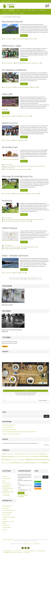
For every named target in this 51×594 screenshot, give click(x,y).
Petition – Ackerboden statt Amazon (15, 256)
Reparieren (34, 474)
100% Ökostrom (37, 558)
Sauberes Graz (37, 63)
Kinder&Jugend (40, 468)
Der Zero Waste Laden (10, 147)
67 (29, 278)
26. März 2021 (9, 164)
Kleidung (45, 468)
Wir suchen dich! (5, 539)
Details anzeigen (43, 414)
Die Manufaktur (6, 501)
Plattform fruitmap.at (9, 228)
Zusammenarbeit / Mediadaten (8, 531)
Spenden (3, 1)
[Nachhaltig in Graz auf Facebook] (22, 562)
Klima (33, 87)
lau (4, 116)
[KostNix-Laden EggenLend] (25, 380)
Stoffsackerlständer (6, 492)
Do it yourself (5, 247)
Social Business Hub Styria (8, 505)
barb (4, 38)
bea (4, 164)
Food (4, 219)
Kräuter (19, 470)
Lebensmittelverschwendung (24, 219)
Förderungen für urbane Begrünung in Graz (17, 176)
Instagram (8, 1)
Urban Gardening (34, 193)
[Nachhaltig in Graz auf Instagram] (25, 562)
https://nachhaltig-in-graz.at (8, 553)
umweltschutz (31, 38)
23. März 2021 (9, 217)
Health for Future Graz (10, 123)
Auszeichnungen (5, 522)
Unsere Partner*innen (6, 499)
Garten (29, 193)
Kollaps (12, 471)
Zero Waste (25, 169)
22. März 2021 (9, 272)
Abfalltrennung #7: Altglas (11, 46)
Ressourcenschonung (30, 63)
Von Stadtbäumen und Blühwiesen (14, 70)
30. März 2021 (10, 63)
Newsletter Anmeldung (7, 526)
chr (4, 217)
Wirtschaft (36, 477)
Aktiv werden (22, 116)
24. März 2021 (9, 193)
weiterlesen (23, 35)
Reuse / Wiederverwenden (38, 166)
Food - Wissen (8, 219)
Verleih (3, 495)
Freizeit (29, 468)
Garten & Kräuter (17, 38)
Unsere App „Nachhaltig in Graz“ (9, 524)
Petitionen (16, 116)
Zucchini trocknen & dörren (7, 441)
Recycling (25, 474)
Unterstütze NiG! (18, 565)
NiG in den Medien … (6, 529)
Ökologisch (23, 221)
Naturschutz (12, 474)
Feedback (4, 533)
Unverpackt (14, 169)
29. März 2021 (9, 116)
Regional (29, 474)
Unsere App (4, 490)
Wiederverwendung (30, 477)
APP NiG (12, 1)
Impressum (4, 544)
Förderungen (16, 193)
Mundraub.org (7, 200)
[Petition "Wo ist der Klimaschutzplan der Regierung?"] (13, 327)
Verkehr (12, 477)
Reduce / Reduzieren (21, 166)
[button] (37, 496)
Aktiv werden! (27, 566)
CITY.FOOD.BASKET (6, 509)
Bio (16, 468)
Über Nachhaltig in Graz (7, 520)
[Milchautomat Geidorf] (13, 302)
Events (16, 87)
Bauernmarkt (13, 468)
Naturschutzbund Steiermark (12, 22)
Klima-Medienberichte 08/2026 (8, 439)
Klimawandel (7, 471)
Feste (26, 468)
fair (24, 468)
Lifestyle (36, 471)
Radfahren (22, 474)
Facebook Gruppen (6, 497)
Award (11, 468)
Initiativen (22, 38)
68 (33, 278)
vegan (9, 477)
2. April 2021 (9, 38)
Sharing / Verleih (34, 219)
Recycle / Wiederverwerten (12, 166)
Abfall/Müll (17, 63)
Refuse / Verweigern (29, 166)
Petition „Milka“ (7, 94)
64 (17, 278)
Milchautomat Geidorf (7, 305)
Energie (23, 468)
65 (21, 278)
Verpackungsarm (20, 169)
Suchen (46, 430)
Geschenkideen (35, 468)
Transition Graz (6, 507)
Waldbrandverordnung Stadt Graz (9, 443)
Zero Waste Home (11, 167)
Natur (28, 38)
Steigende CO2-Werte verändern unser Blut (11, 448)
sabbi (4, 63)
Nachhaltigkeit (26, 87)
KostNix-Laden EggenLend (25, 407)
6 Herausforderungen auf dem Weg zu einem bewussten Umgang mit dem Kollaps (19, 446)
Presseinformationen (6, 541)
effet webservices (26, 558)
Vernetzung (27, 116)
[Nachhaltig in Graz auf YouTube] (28, 562)
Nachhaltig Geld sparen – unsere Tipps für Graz (13, 566)
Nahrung (16, 221)
